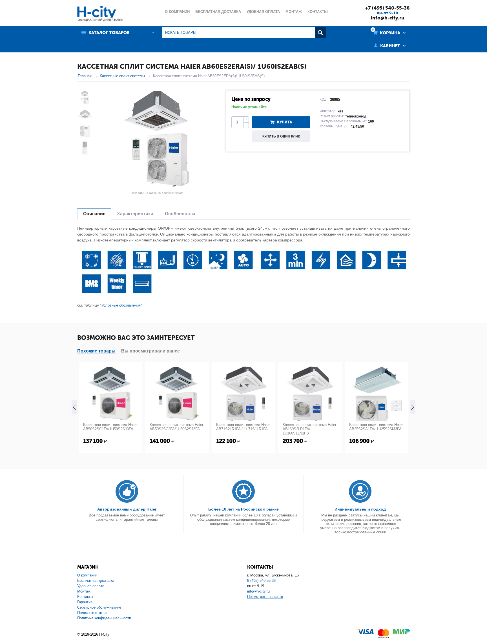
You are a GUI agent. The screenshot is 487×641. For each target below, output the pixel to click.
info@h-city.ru (387, 18)
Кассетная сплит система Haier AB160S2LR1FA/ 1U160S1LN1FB (309, 429)
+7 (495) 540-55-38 (387, 8)
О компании (87, 575)
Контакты (85, 597)
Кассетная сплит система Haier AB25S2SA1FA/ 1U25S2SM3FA (376, 427)
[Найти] (320, 32)
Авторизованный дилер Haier (126, 509)
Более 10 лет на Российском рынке (243, 509)
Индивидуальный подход (360, 509)
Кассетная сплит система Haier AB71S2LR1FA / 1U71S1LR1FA (243, 427)
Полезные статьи (92, 613)
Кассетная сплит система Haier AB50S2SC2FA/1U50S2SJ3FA (176, 427)
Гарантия (84, 602)
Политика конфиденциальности (104, 618)
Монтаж (83, 591)
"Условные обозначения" (121, 305)
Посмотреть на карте (265, 597)
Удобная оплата (90, 586)
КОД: (323, 99)
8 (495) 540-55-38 (261, 580)
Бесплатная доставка (95, 580)
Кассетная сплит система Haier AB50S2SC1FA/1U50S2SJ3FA (110, 427)
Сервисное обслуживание (99, 607)
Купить (284, 122)
